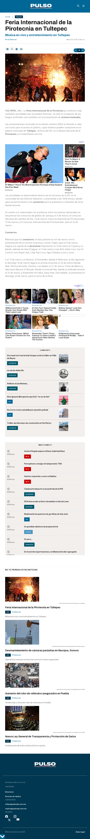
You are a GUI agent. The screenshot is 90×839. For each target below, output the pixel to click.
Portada (7, 17)
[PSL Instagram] (15, 817)
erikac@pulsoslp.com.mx (15, 804)
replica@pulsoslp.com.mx (16, 809)
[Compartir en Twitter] (12, 49)
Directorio (9, 792)
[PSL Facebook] (6, 817)
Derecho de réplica (13, 796)
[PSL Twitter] (9, 820)
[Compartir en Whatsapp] (16, 49)
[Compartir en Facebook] (7, 49)
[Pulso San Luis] (41, 6)
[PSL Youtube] (18, 820)
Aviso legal (80, 832)
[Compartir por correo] (21, 49)
